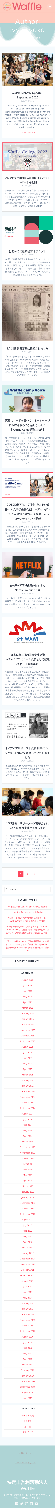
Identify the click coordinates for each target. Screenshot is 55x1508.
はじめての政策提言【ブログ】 (27, 251)
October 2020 (27, 1325)
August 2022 (27, 1219)
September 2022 (27, 1214)
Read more (27, 132)
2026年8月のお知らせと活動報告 (27, 912)
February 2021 (27, 1303)
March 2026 (27, 1007)
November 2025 (27, 1030)
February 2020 (27, 1370)
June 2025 (27, 1058)
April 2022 (27, 1242)
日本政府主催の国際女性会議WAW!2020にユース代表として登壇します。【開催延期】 (28, 659)
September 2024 (27, 1108)
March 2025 (27, 1074)
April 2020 (27, 1359)
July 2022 (27, 1225)
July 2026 (27, 985)
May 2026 (27, 996)
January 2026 (27, 1019)
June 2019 (27, 1398)
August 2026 (27, 979)
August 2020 (27, 1336)
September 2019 (27, 1386)
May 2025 (27, 1063)
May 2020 (27, 1353)
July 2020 (27, 1342)
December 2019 (27, 1381)
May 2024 (27, 1130)
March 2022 (27, 1247)
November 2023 (27, 1152)
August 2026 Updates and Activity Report (27, 906)
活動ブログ (27, 1432)
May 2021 (27, 1297)
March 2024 (27, 1141)
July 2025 (27, 1052)
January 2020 (27, 1375)
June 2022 (27, 1230)
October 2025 (27, 1035)
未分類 (27, 1426)
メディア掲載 (27, 1415)
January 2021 (27, 1308)
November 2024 (27, 1097)
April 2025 (27, 1069)
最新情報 (27, 1421)
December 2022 (27, 1202)
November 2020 (27, 1320)
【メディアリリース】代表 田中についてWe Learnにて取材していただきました (27, 753)
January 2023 (27, 1197)
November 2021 (27, 1264)
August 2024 (27, 1113)
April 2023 (27, 1180)
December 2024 (27, 1091)
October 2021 (27, 1269)
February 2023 (27, 1191)
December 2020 (27, 1314)
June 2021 (27, 1292)
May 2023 (27, 1175)
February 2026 (27, 1013)
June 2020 (27, 1347)
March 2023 (27, 1186)
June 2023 (27, 1169)
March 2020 (27, 1364)
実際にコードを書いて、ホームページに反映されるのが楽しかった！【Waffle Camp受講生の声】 (27, 425)
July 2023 (27, 1163)
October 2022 (27, 1208)
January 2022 (27, 1253)
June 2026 (27, 991)
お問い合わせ (25, 1453)
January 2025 (27, 1085)
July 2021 (27, 1286)
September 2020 (27, 1331)
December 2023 (27, 1147)
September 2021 (27, 1275)
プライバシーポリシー (25, 1462)
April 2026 (27, 1002)
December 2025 (27, 1024)
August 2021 (27, 1281)
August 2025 (27, 1046)
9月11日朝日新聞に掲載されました (27, 348)
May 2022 (27, 1236)
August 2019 (27, 1392)
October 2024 (27, 1102)
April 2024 (27, 1136)
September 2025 (27, 1041)
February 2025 (27, 1080)
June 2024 (27, 1124)
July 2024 (27, 1119)
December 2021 (27, 1258)
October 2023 (27, 1158)
